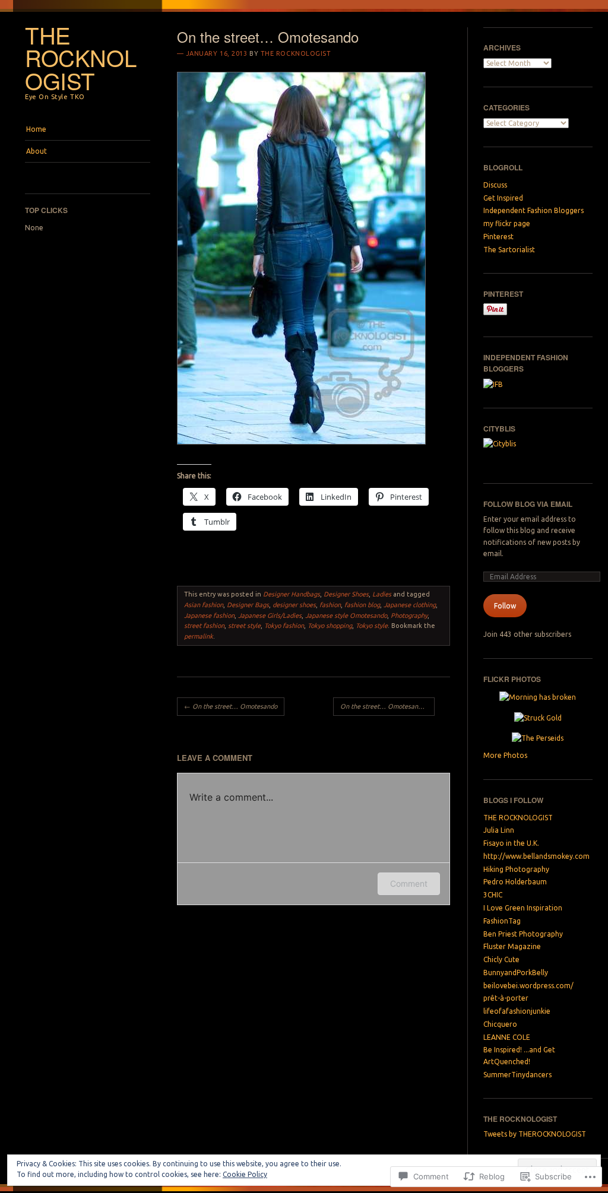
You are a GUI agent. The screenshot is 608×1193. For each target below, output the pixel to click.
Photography (409, 615)
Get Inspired (503, 198)
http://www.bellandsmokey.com (536, 856)
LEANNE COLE (506, 1037)
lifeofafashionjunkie (516, 1011)
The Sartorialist (509, 249)
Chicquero (500, 1024)
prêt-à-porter (505, 998)
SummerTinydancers (517, 1074)
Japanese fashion (209, 615)
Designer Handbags (291, 594)
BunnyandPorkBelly (515, 972)
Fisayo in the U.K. (511, 843)
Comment (409, 883)
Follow (505, 606)
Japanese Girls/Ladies (270, 615)
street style (244, 625)
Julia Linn (498, 830)
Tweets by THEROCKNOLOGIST (534, 1134)
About (36, 151)
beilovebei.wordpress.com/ (528, 985)
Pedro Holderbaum (515, 882)
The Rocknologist (296, 53)
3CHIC (492, 895)
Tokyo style (372, 625)
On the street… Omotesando (230, 706)
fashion (330, 604)
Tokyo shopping (330, 625)
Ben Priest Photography (523, 934)
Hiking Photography (516, 869)
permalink (198, 636)
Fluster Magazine (512, 946)
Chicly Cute (501, 959)
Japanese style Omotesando (346, 615)
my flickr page (506, 223)
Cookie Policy (245, 1174)
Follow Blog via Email (527, 504)
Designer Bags (248, 604)
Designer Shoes (346, 594)
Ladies (381, 594)
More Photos (505, 755)
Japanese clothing (410, 604)
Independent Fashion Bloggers (533, 210)
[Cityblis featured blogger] (516, 450)
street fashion (204, 625)
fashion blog (362, 604)
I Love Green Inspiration (522, 908)
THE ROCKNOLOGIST (80, 57)
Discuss (495, 185)
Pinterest (498, 236)
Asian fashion (203, 604)
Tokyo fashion (284, 625)
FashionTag (502, 921)
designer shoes (294, 604)
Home (36, 129)
